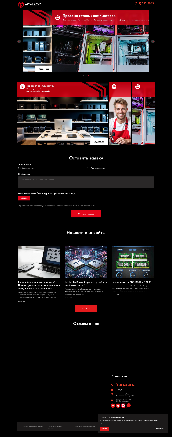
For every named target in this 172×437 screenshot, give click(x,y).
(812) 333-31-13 (144, 3)
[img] (29, 4)
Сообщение (24, 174)
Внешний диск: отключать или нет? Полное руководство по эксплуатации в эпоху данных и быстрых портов (39, 285)
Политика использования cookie (85, 426)
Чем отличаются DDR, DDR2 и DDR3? (131, 282)
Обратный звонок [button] (138, 7)
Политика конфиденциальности (32, 426)
